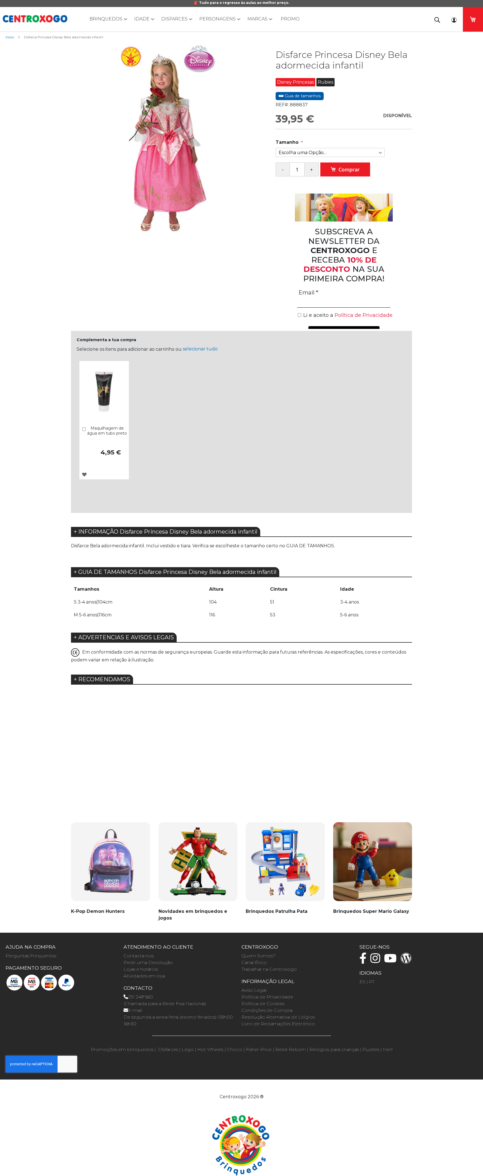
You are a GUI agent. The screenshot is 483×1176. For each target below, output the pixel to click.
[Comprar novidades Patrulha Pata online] (285, 865)
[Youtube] (391, 960)
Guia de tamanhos (302, 95)
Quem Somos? (258, 955)
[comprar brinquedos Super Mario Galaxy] (372, 865)
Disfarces (168, 1049)
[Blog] (408, 960)
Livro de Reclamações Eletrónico (278, 1023)
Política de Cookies (263, 1003)
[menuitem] (107, 19)
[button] (84, 474)
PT (372, 981)
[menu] (241, 19)
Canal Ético (254, 962)
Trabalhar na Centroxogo (269, 969)
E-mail (135, 1010)
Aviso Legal (254, 990)
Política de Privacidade (267, 997)
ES (362, 981)
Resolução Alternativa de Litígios (278, 1017)
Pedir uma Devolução (148, 962)
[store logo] (35, 18)
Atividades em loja (144, 976)
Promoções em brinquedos (122, 1049)
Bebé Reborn (290, 1049)
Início (10, 37)
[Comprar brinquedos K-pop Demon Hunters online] (110, 865)
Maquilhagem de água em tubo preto (107, 431)
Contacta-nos (139, 955)
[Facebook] (364, 960)
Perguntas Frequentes (31, 955)
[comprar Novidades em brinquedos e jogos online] (198, 865)
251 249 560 (140, 997)
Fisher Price (259, 1049)
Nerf (387, 1049)
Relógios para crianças (334, 1049)
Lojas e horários (141, 969)
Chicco (234, 1049)
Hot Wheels (210, 1049)
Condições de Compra (267, 1010)
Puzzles (371, 1049)
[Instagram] (376, 960)
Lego (188, 1049)
